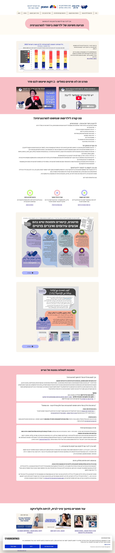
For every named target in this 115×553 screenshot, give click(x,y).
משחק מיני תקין (83, 468)
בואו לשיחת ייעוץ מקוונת (87, 411)
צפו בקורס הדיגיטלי (57, 205)
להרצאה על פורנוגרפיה (90, 421)
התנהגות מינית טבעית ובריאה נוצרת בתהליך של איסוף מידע (80, 466)
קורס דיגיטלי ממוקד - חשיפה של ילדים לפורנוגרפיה (64, 413)
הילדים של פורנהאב (44, 439)
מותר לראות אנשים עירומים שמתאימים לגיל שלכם (57, 397)
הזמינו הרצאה (29, 205)
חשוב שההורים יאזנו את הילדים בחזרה (54, 478)
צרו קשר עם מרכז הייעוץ (84, 205)
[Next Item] (76, 308)
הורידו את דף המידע (87, 399)
